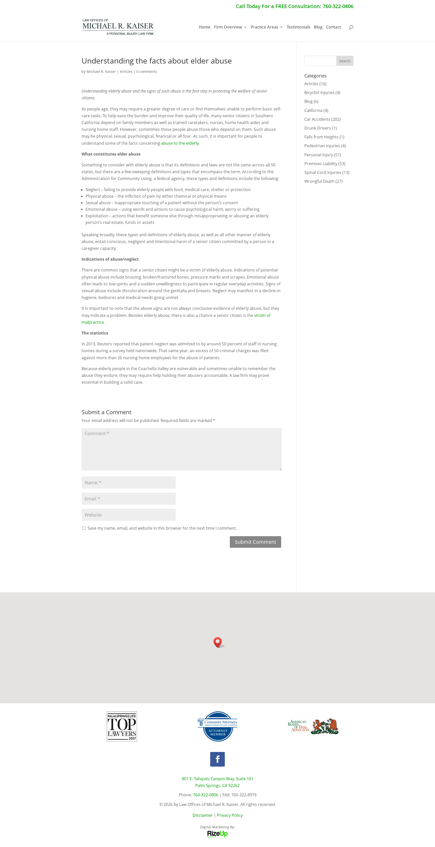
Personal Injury (318, 155)
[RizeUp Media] (217, 836)
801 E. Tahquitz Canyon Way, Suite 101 (217, 778)
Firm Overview (228, 27)
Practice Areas (264, 27)
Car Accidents (317, 119)
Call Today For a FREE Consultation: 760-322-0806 (294, 7)
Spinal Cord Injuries (322, 172)
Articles (126, 71)
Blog (318, 27)
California (313, 110)
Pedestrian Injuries (322, 145)
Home (204, 27)
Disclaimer (203, 815)
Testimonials (298, 27)
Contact (333, 27)
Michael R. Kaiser (101, 71)
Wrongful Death (319, 181)
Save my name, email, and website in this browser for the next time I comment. (162, 528)
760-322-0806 (205, 795)
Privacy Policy (230, 815)
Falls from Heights (321, 137)
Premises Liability (320, 163)
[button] (219, 642)
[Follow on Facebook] (217, 759)
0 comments (146, 71)
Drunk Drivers (317, 128)
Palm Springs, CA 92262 (217, 785)
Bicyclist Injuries (319, 92)
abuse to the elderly (180, 143)
